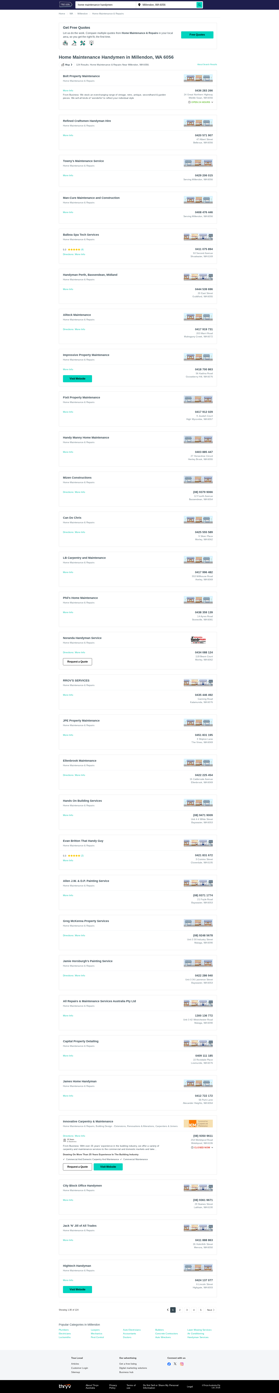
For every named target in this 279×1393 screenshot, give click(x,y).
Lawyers (95, 1330)
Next (209, 1310)
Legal (190, 1386)
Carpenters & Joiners (166, 1126)
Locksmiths (65, 1337)
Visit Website (77, 378)
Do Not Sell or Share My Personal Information (160, 1386)
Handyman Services (197, 1337)
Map (67, 64)
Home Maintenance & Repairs (78, 81)
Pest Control (97, 1337)
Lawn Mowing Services (199, 1330)
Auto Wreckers (163, 1337)
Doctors (127, 1337)
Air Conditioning (195, 1333)
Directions (68, 254)
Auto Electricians (131, 1330)
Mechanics (96, 1333)
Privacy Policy (113, 1386)
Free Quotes (197, 34)
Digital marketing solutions (133, 1368)
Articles (75, 1363)
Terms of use (131, 1386)
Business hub (126, 1372)
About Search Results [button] (207, 64)
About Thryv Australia (92, 1386)
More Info (68, 90)
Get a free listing (128, 1363)
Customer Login (79, 1368)
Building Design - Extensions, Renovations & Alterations (125, 1126)
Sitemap (75, 1372)
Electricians (65, 1333)
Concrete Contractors (166, 1333)
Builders (159, 1330)
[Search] (199, 5)
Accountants (129, 1333)
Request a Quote (77, 661)
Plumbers (64, 1330)
